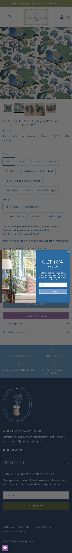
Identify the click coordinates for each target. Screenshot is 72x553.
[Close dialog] (68, 251)
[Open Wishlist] (5, 548)
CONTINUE (53, 291)
